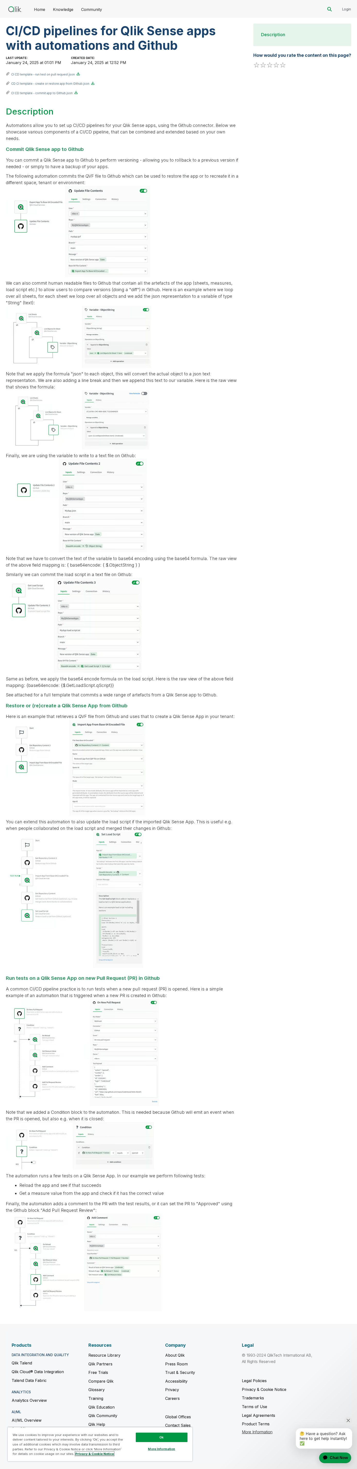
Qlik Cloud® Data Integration (38, 1371)
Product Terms (256, 1423)
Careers (172, 1398)
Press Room (176, 1364)
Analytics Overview (29, 1400)
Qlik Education (101, 1407)
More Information (257, 1432)
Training (95, 1398)
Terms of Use (254, 1406)
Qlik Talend (22, 1363)
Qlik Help (96, 1424)
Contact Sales (178, 1425)
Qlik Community (102, 1415)
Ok (161, 1437)
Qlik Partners (100, 1364)
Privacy (172, 1389)
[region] (100, 1444)
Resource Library (104, 1355)
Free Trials (98, 1372)
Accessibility (176, 1381)
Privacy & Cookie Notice (264, 1389)
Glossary (96, 1389)
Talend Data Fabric (29, 1380)
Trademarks (253, 1397)
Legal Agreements (258, 1415)
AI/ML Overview (27, 1420)
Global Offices (178, 1416)
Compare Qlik (100, 1381)
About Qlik (175, 1355)
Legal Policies (254, 1380)
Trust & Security (180, 1372)
